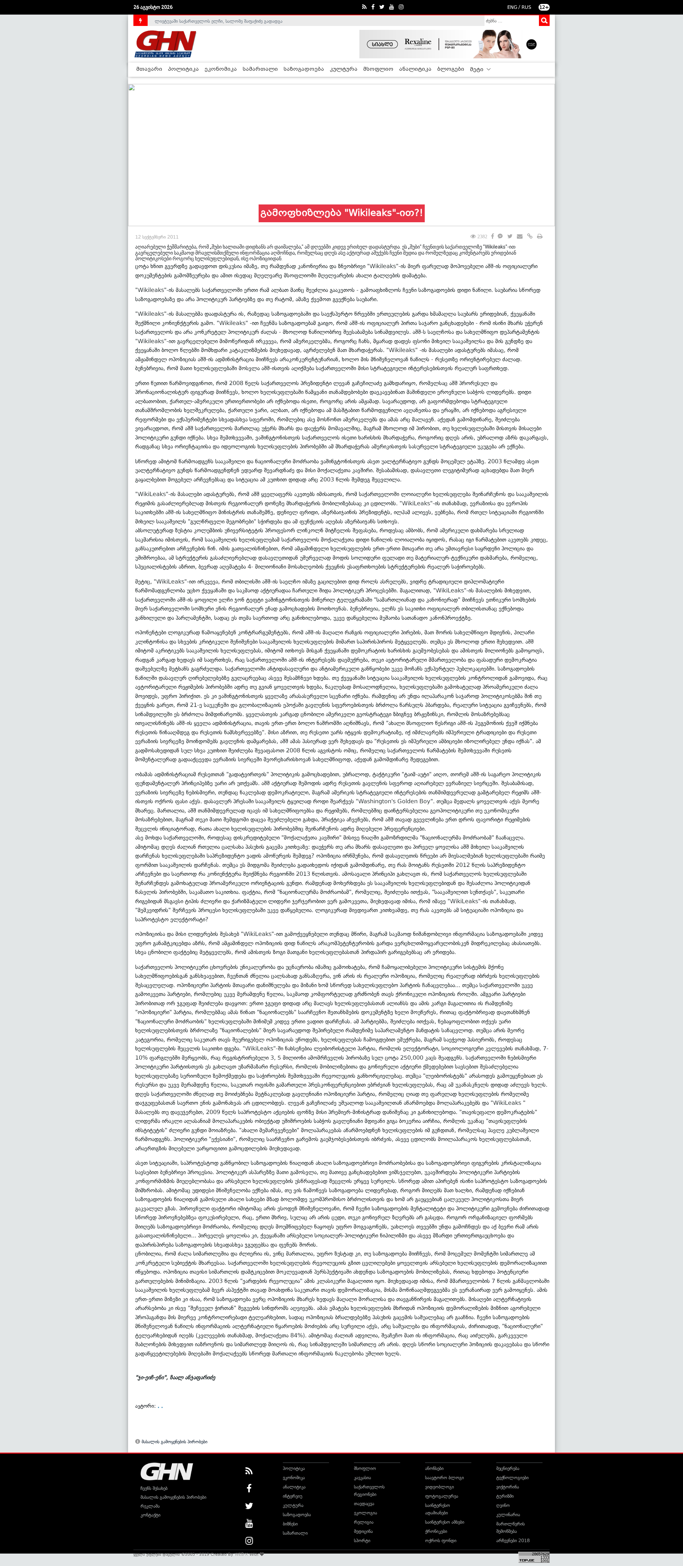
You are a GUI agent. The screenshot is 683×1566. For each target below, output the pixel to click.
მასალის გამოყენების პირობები (173, 1441)
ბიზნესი (290, 1524)
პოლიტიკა (183, 69)
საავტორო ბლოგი (444, 1477)
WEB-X (241, 1554)
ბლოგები (450, 69)
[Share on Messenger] (500, 236)
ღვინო (503, 1505)
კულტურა (344, 69)
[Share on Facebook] (492, 235)
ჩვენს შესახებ (154, 1488)
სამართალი (260, 69)
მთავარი (149, 69)
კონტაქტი (150, 1515)
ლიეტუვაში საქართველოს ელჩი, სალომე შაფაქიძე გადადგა (218, 20)
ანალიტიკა (415, 69)
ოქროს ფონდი (440, 1540)
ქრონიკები (436, 1531)
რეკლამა (150, 1506)
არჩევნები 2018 (513, 1540)
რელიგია (364, 1522)
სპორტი (362, 1540)
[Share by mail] (519, 236)
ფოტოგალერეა (441, 1496)
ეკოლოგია (365, 1513)
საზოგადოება (304, 69)
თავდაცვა (364, 1503)
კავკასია (362, 1477)
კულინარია (508, 1514)
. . (160, 1405)
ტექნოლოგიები (512, 1477)
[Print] (539, 236)
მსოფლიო (378, 69)
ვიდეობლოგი (439, 1487)
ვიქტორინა (507, 1487)
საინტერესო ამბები (444, 1522)
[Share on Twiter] (509, 236)
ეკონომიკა (221, 69)
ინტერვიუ (292, 1496)
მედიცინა (363, 1531)
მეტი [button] (477, 70)
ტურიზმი (505, 1496)
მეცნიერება (507, 1468)
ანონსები (434, 1468)
